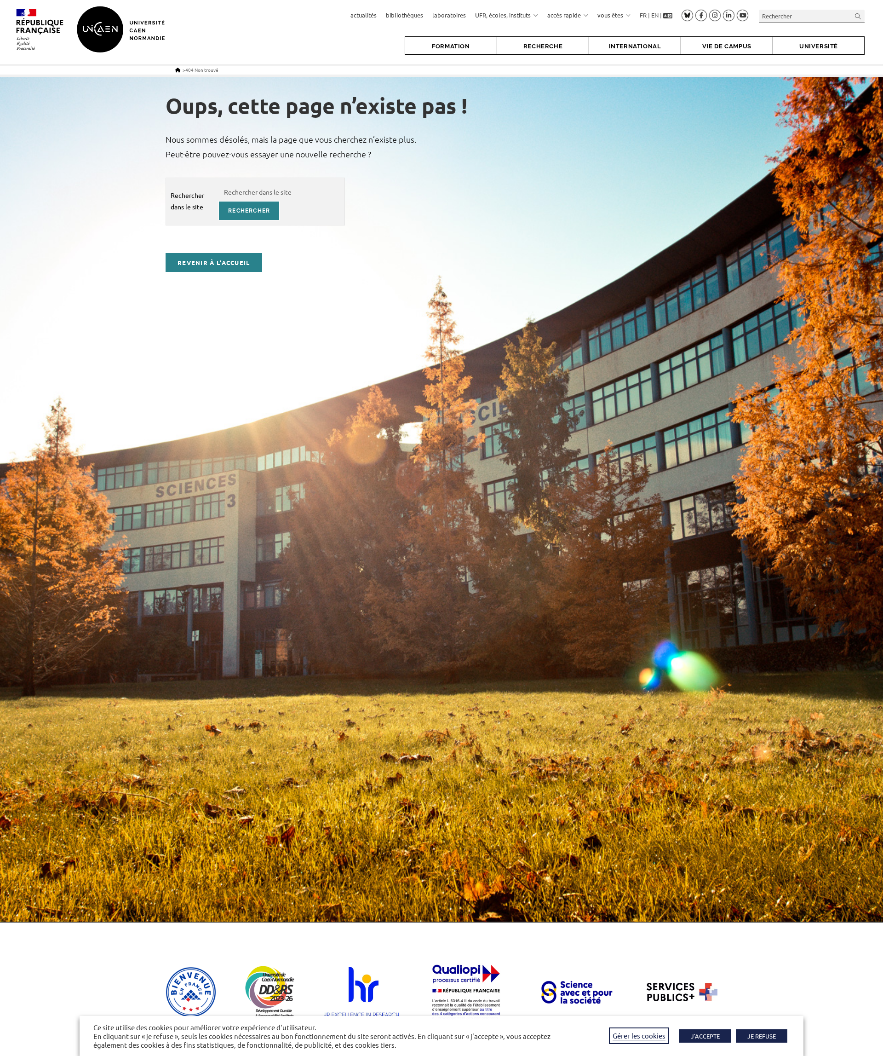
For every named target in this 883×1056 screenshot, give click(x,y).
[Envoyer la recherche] (858, 16)
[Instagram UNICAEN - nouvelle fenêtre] (715, 16)
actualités (363, 15)
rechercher (249, 211)
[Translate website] (667, 15)
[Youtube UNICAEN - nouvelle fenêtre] (742, 16)
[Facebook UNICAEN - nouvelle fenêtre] (701, 16)
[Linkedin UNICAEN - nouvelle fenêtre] (728, 16)
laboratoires (449, 15)
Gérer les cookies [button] (639, 1035)
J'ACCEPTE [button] (705, 1036)
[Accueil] (177, 69)
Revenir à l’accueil (214, 262)
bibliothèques (404, 15)
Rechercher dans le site (187, 201)
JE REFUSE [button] (761, 1036)
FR (643, 15)
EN (655, 15)
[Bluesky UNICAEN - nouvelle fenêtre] (687, 15)
